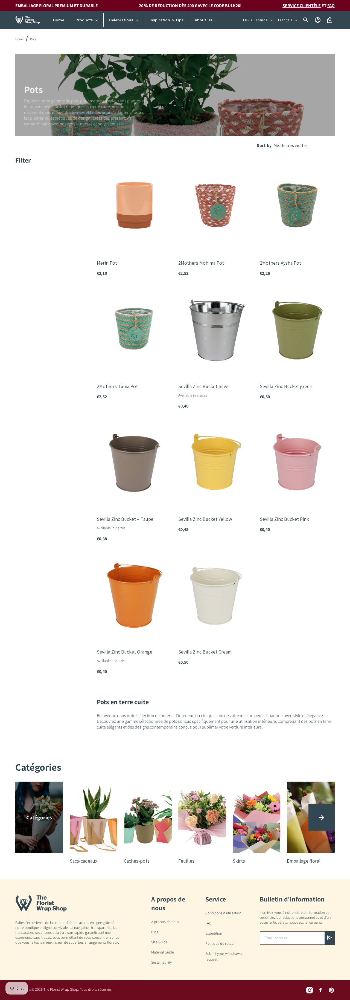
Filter (23, 160)
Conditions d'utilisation (223, 913)
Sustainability (161, 962)
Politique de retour (220, 943)
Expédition (213, 933)
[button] (321, 817)
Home (19, 39)
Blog (154, 931)
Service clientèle (301, 5)
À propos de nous (165, 921)
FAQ (331, 5)
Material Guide (162, 952)
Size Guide (159, 942)
